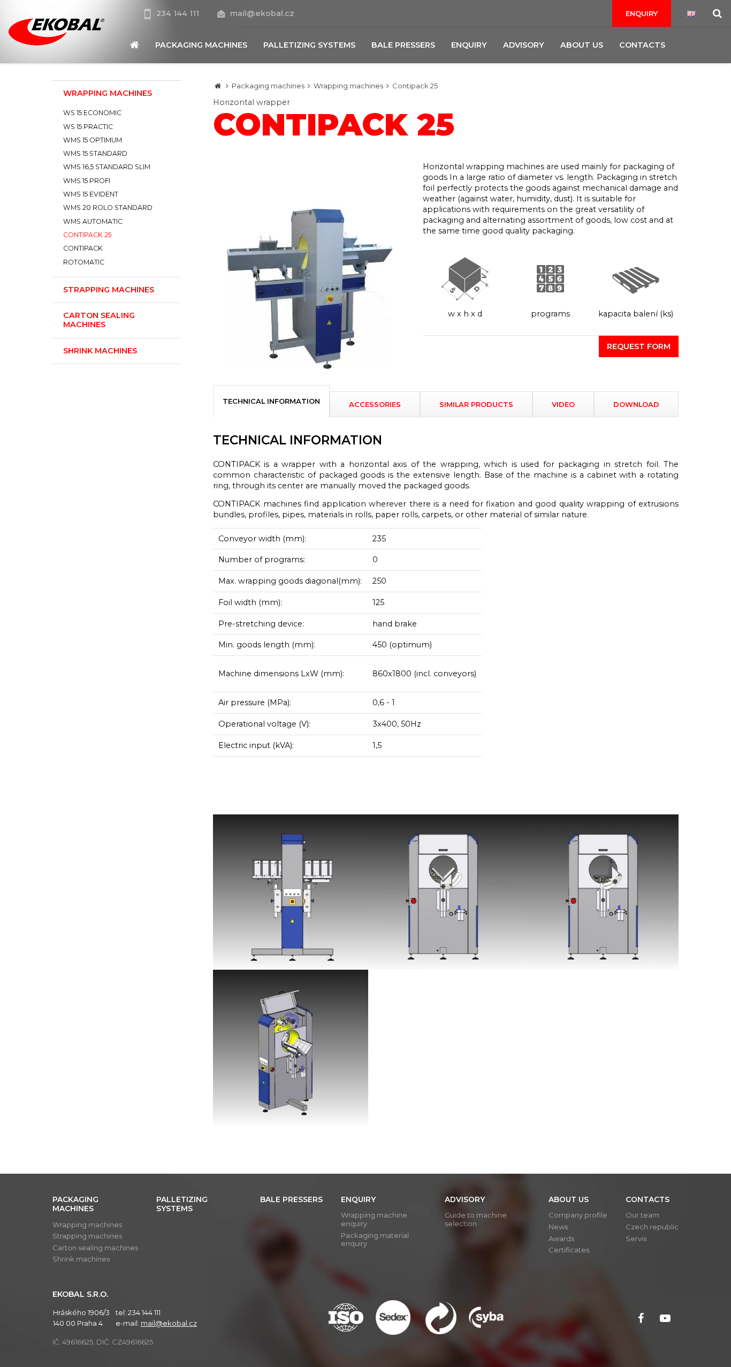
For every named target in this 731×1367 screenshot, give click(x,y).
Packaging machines (268, 85)
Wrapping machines (348, 85)
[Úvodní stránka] (56, 32)
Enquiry (642, 13)
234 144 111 (178, 13)
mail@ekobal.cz (262, 13)
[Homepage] (218, 85)
